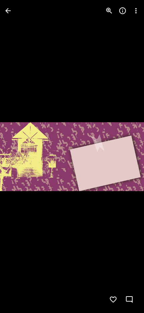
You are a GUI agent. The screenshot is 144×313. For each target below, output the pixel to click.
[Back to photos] (8, 11)
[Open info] (122, 10)
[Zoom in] (109, 10)
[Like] (113, 300)
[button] (18, 156)
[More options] (136, 10)
